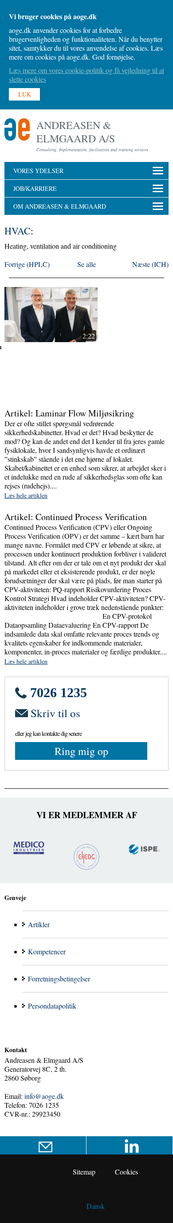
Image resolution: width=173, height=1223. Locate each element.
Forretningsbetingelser (59, 978)
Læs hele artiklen (25, 495)
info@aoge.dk (44, 1096)
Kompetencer (47, 951)
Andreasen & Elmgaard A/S (75, 131)
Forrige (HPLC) (27, 264)
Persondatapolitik (52, 1005)
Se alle (86, 264)
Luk (24, 94)
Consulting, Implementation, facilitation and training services (92, 149)
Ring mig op (81, 751)
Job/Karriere (35, 188)
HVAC (17, 230)
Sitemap (84, 1171)
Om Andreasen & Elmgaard (59, 206)
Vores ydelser (38, 170)
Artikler (39, 924)
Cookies (126, 1171)
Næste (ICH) (150, 264)
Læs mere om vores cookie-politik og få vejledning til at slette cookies (86, 74)
